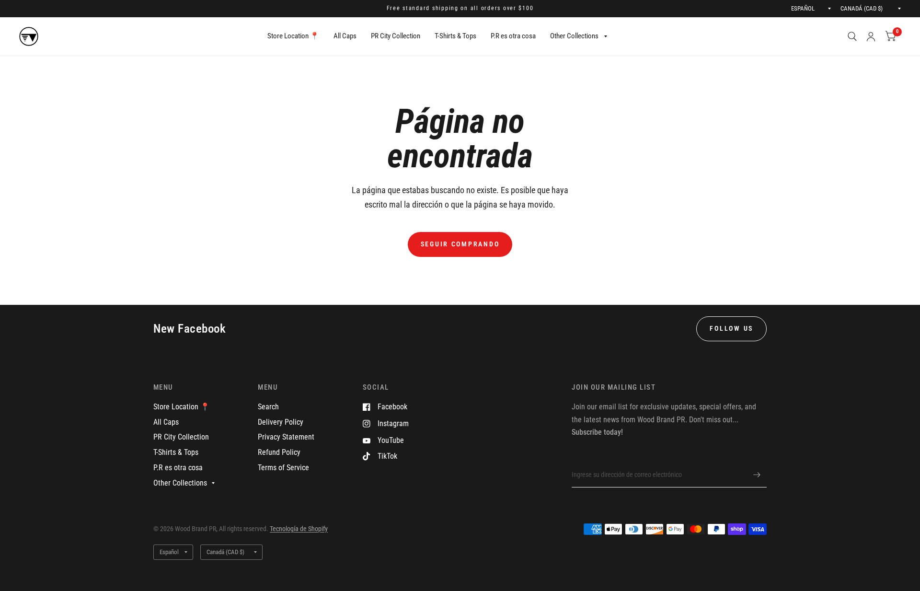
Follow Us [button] (731, 328)
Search (268, 406)
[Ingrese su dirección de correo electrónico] (757, 475)
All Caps (345, 36)
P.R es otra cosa (513, 36)
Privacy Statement (286, 436)
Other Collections (574, 36)
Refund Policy (279, 452)
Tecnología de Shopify (299, 529)
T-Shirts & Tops (455, 36)
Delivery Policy (280, 422)
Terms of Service (283, 467)
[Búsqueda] (852, 36)
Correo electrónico (597, 456)
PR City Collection (395, 36)
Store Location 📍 (293, 36)
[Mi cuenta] (871, 36)
